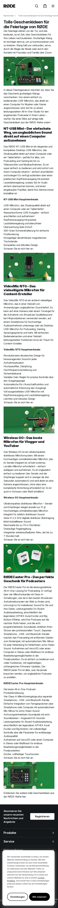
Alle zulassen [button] (39, 897)
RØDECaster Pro (17, 587)
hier (28, 248)
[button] (45, 6)
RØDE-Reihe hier (17, 796)
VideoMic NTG (16, 300)
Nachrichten (9, 16)
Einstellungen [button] (17, 897)
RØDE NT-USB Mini (19, 146)
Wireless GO (15, 451)
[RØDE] (9, 6)
